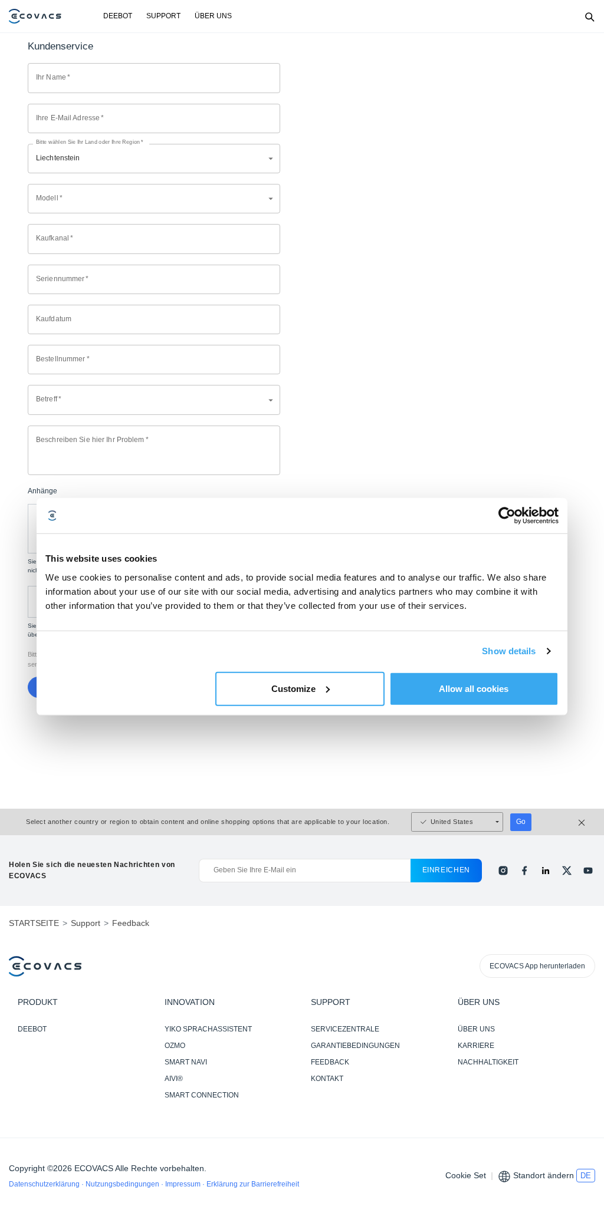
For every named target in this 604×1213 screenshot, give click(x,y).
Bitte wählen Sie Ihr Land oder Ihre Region (89, 142)
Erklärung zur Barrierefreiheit (252, 1184)
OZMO (175, 1045)
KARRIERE (476, 1045)
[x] (567, 870)
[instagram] (503, 870)
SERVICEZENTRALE (345, 1029)
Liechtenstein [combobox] (58, 158)
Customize (293, 688)
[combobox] (154, 198)
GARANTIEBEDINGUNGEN (355, 1045)
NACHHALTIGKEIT (488, 1062)
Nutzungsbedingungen (123, 1184)
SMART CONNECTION (202, 1095)
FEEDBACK (330, 1062)
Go (521, 822)
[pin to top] (583, 1052)
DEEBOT (117, 16)
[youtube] (588, 870)
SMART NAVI (186, 1062)
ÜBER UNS (213, 16)
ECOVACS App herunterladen (537, 966)
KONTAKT (327, 1078)
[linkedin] (546, 870)
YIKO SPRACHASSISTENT (208, 1029)
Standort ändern (543, 1175)
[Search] (589, 16)
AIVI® (174, 1078)
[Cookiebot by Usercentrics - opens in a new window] (507, 516)
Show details (509, 651)
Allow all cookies (473, 688)
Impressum (183, 1184)
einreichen (446, 870)
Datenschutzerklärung (45, 1184)
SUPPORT (163, 16)
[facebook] (524, 870)
